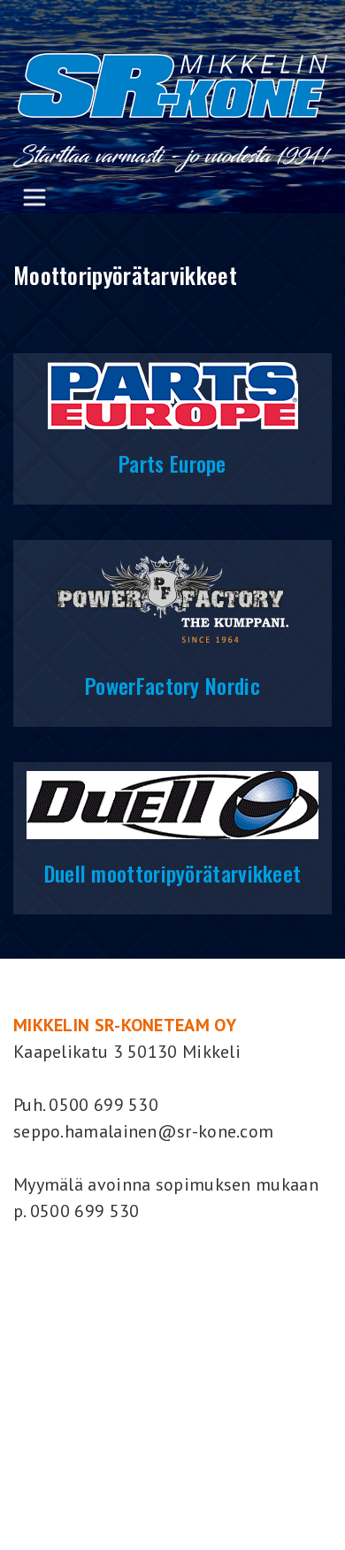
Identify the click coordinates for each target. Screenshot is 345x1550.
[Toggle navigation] (34, 197)
